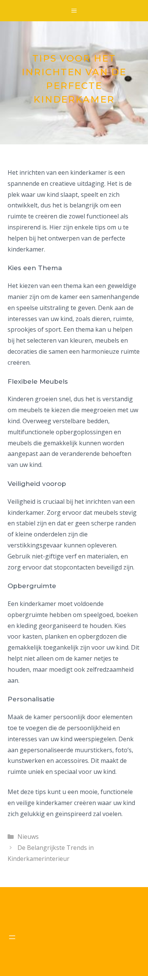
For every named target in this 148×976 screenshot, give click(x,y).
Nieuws (28, 836)
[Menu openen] (12, 937)
